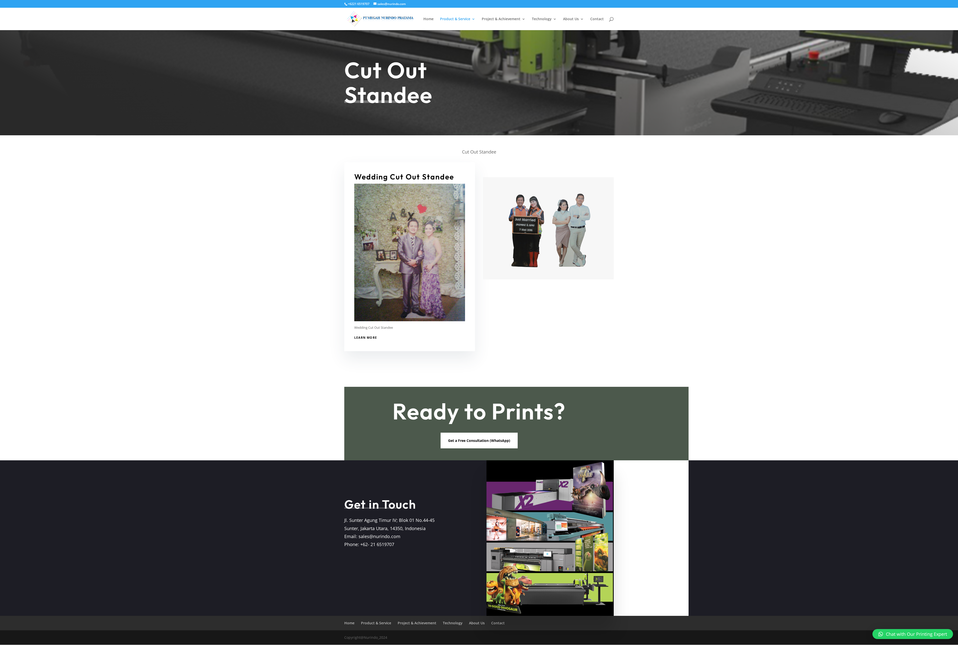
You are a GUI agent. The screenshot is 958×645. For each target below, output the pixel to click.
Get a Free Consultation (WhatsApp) (479, 440)
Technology (542, 19)
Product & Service (455, 19)
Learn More (365, 337)
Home (428, 19)
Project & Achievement (501, 19)
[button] (912, 634)
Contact (597, 19)
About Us (571, 19)
